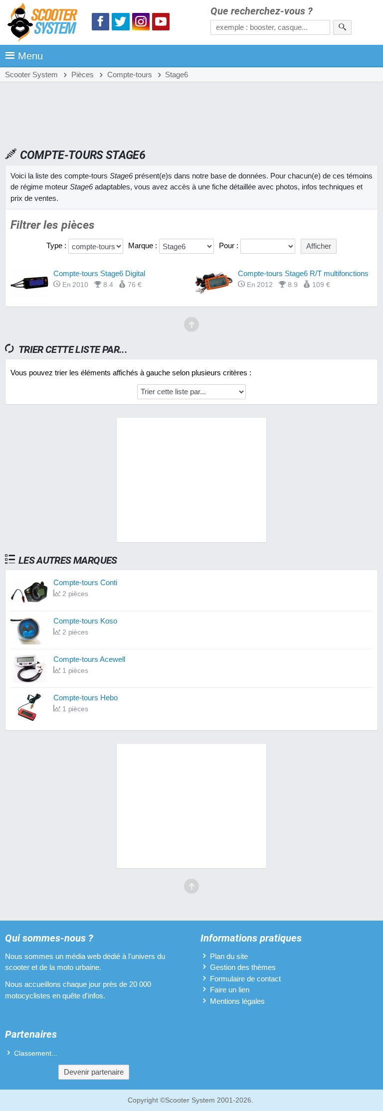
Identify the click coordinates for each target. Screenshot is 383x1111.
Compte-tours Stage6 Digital (99, 273)
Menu (30, 55)
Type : (57, 245)
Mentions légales (237, 1001)
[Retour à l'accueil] (45, 23)
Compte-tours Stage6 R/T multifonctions (303, 273)
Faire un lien (229, 989)
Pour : (229, 245)
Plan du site (229, 956)
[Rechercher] (342, 27)
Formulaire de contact (245, 978)
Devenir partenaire (94, 1072)
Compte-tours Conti (85, 582)
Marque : (143, 245)
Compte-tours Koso (85, 621)
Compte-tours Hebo (85, 697)
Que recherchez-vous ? (261, 11)
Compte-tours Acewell (89, 659)
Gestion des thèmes (243, 967)
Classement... (35, 1053)
